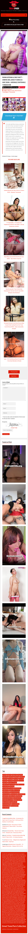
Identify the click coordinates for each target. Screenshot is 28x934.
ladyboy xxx (6, 792)
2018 (5, 782)
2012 (16, 778)
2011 (10, 778)
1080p (5, 90)
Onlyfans (12, 796)
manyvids (14, 794)
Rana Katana (18, 90)
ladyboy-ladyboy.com (14, 790)
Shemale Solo (17, 797)
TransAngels (5, 92)
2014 (5, 780)
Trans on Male (15, 803)
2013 (21, 778)
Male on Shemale (14, 792)
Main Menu (4, 15)
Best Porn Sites (15, 19)
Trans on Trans (6, 805)
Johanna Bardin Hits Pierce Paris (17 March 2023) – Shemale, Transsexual (14, 191)
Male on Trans (11, 90)
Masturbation (21, 794)
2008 (16, 776)
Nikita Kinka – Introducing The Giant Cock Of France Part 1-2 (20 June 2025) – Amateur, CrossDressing (13, 820)
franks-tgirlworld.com (8, 788)
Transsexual (12, 92)
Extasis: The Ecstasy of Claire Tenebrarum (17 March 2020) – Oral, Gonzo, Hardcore (12, 826)
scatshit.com (4, 929)
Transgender (13, 801)
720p (20, 774)
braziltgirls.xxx (20, 784)
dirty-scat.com (10, 929)
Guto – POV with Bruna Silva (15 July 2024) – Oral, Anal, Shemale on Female (14, 359)
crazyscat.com (15, 929)
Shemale (19, 796)
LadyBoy (5, 790)
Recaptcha (4, 421)
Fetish (12, 786)
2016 (16, 780)
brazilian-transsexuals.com (9, 784)
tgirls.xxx (6, 801)
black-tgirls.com (12, 782)
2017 (21, 780)
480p (14, 774)
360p (9, 774)
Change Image (14, 427)
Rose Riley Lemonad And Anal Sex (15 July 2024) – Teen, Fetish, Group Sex (14, 257)
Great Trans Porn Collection (14, 926)
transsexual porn (8, 89)
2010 (5, 778)
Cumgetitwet (5, 818)
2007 (11, 776)
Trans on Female (7, 803)
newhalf (5, 796)
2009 (22, 776)
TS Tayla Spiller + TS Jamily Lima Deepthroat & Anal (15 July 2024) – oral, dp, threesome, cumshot (14, 224)
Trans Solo (6, 807)
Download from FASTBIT (14, 116)
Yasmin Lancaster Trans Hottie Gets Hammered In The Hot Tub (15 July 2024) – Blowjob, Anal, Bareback (14, 290)
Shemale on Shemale (7, 797)
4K (4, 774)
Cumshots (6, 786)
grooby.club (17, 788)
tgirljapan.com (18, 799)
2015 (10, 780)
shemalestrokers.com (8, 799)
